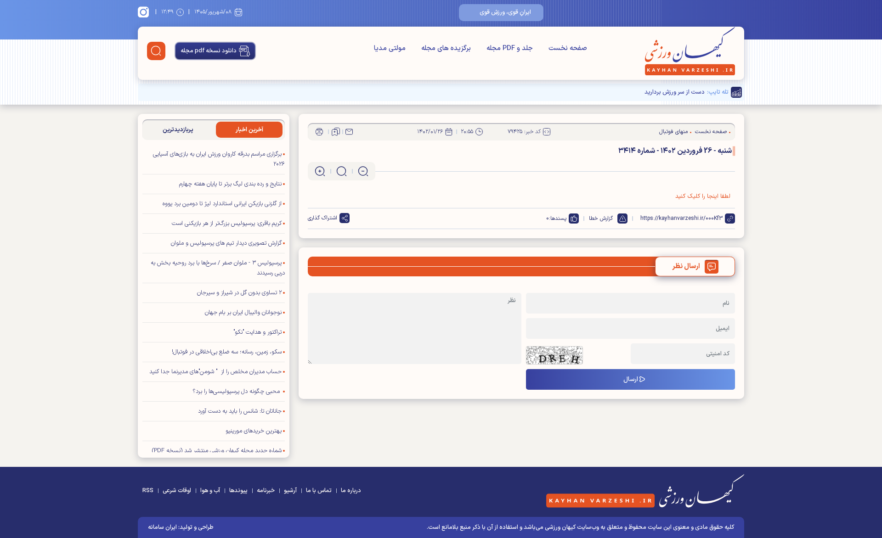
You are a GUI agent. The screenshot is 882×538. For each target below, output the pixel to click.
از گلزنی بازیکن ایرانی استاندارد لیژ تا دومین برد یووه (222, 203)
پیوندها (238, 490)
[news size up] (320, 171)
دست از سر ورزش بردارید (675, 92)
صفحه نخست (567, 48)
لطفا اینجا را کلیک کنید (702, 196)
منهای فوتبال (673, 132)
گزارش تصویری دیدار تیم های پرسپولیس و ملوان (226, 243)
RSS (147, 490)
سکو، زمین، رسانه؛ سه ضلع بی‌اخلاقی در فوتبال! (227, 352)
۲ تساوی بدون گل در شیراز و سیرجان (239, 292)
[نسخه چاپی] (319, 131)
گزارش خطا (601, 218)
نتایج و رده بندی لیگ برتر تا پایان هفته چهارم (230, 184)
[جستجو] (156, 51)
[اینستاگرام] (145, 11)
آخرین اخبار (249, 129)
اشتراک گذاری (322, 218)
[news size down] (363, 171)
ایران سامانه (162, 527)
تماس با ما (319, 490)
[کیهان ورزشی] (690, 51)
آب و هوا (210, 490)
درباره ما (351, 490)
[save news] (335, 131)
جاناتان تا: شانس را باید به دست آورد (240, 411)
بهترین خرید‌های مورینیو (254, 431)
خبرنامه (266, 490)
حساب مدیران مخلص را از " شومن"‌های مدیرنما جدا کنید (215, 371)
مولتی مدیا (390, 48)
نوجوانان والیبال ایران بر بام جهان (243, 312)
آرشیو (290, 490)
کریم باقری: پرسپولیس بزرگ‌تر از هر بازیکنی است (227, 223)
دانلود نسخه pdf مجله (209, 51)
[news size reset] (341, 171)
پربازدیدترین (178, 129)
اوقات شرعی (177, 490)
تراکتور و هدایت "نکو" (257, 332)
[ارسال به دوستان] (349, 132)
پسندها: (557, 218)
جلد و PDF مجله (509, 48)
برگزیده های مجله (446, 48)
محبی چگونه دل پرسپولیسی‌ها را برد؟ (237, 391)
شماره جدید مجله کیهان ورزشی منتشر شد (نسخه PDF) (217, 450)
